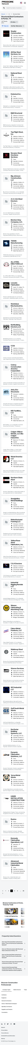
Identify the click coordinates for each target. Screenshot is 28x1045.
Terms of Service (5, 1033)
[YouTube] (14, 1024)
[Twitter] (7, 1024)
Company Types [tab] (6, 989)
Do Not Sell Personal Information (8, 1035)
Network (5, 4)
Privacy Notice (4, 1030)
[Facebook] (4, 1024)
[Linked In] (1, 1024)
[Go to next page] (2, 893)
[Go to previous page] (2, 891)
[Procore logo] (8, 2)
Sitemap (3, 1038)
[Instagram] (11, 1024)
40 (23, 890)
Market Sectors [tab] (17, 989)
